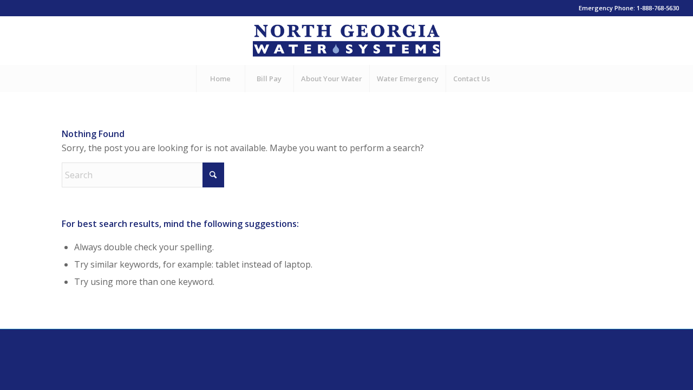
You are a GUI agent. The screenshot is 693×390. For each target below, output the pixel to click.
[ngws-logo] (346, 40)
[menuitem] (220, 78)
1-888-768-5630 (658, 8)
